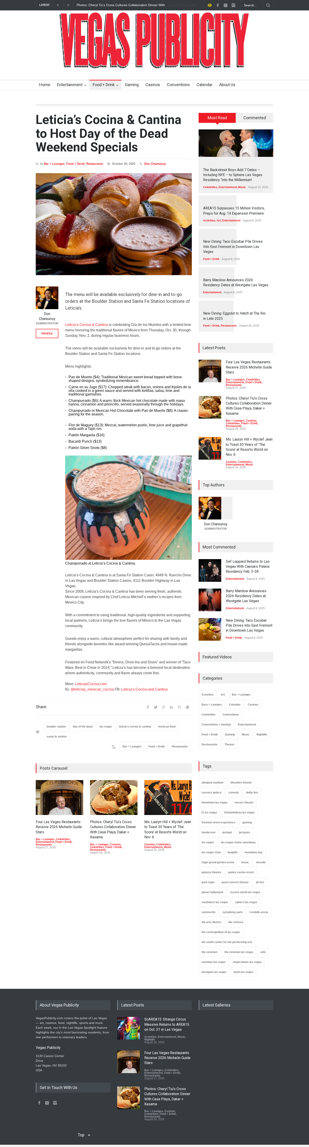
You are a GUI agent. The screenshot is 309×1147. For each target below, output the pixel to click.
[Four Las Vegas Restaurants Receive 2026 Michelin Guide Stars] (59, 797)
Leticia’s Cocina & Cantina (86, 325)
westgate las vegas (214, 972)
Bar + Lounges (54, 163)
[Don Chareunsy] (47, 297)
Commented (254, 117)
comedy (233, 792)
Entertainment (70, 84)
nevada (261, 862)
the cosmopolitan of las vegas (221, 932)
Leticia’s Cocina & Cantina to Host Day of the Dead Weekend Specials (108, 133)
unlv (263, 952)
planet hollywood (212, 892)
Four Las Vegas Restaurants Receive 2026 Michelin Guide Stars (59, 827)
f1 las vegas (209, 812)
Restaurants (94, 163)
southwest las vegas (215, 902)
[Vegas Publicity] (154, 62)
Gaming (132, 84)
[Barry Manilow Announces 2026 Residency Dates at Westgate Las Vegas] (210, 600)
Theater (230, 744)
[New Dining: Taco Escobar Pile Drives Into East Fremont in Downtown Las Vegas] (210, 629)
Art (219, 220)
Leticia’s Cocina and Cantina (144, 689)
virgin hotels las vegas (247, 962)
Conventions (178, 84)
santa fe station (57, 736)
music (245, 862)
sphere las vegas (246, 902)
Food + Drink (104, 84)
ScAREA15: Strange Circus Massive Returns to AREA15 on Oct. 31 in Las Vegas (166, 1024)
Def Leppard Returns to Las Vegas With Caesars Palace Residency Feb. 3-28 (248, 566)
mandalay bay (254, 852)
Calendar (204, 84)
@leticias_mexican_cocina (92, 689)
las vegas (106, 726)
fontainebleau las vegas (239, 812)
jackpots (244, 832)
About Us (227, 84)
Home (44, 84)
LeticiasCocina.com (91, 684)
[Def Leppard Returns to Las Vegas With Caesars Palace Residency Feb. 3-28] (210, 570)
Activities (209, 220)
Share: (41, 707)
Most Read (217, 117)
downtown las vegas (215, 802)
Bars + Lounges (212, 704)
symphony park (232, 912)
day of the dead (83, 726)
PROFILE (47, 333)
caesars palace (211, 792)
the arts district (211, 922)
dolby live (252, 792)
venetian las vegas (214, 962)
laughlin (233, 852)
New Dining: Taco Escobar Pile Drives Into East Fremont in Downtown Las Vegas (233, 246)
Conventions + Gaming (216, 724)
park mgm (208, 882)
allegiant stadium (212, 782)
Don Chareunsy (155, 163)
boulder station (56, 726)
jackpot (227, 832)
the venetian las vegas (238, 952)
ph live (260, 882)
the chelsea (235, 922)
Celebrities (63, 839)
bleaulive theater (241, 782)
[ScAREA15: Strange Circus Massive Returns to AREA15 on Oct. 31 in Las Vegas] (128, 1028)
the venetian (209, 952)
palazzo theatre (211, 872)
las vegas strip (211, 852)
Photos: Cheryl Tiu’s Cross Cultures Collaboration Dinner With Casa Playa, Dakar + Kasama (121, 5)
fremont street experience (218, 822)
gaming (247, 822)
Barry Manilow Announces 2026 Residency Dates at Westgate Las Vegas (246, 596)
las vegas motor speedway (238, 842)
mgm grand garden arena (218, 862)
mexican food (167, 726)
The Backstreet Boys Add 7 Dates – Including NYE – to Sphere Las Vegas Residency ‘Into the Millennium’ (232, 175)
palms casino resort (241, 872)
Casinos (152, 84)
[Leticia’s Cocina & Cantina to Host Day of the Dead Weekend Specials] (114, 224)
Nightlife (262, 734)
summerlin (208, 912)
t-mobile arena (259, 912)
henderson (208, 832)
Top (81, 1134)
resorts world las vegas (245, 892)
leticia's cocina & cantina (135, 726)
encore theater (244, 802)
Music (168, 847)
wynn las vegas (243, 972)
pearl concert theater (235, 882)
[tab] (217, 119)
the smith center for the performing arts (227, 942)
